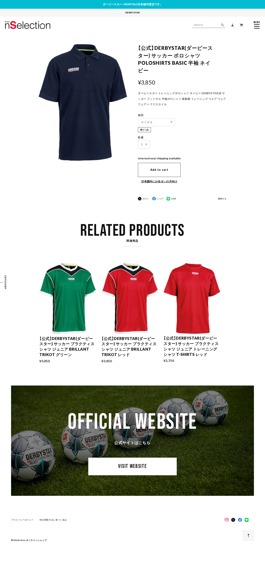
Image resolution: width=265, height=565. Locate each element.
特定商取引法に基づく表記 (53, 519)
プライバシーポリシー (22, 519)
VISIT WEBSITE (132, 466)
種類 (141, 115)
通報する (222, 199)
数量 (141, 137)
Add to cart (159, 169)
